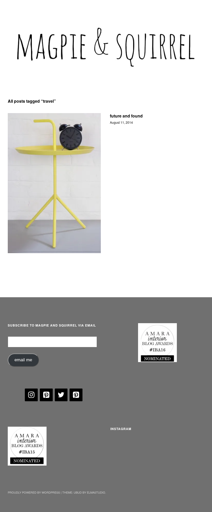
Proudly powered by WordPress (34, 492)
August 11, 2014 (121, 122)
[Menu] (14, 7)
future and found (126, 116)
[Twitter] (61, 395)
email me (23, 359)
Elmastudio (96, 492)
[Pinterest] (46, 395)
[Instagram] (31, 395)
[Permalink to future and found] (54, 183)
